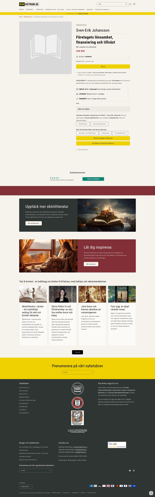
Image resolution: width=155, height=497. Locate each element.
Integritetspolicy (66, 492)
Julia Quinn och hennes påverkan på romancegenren (91, 309)
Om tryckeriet (22, 409)
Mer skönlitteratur (33, 223)
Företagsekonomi (120, 133)
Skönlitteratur (83, 124)
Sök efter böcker (23, 390)
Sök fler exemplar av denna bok (103, 138)
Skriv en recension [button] (93, 179)
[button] (30, 9)
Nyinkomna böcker (24, 397)
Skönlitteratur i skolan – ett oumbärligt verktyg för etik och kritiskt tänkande (33, 311)
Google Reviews (83, 13)
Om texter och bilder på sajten (27, 400)
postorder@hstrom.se (80, 447)
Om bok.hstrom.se (24, 387)
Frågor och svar (23, 394)
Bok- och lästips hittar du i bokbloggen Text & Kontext (33, 447)
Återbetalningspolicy (56, 492)
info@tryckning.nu (81, 449)
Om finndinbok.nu (24, 413)
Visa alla (77, 352)
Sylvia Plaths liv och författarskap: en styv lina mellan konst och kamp (62, 311)
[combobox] (112, 4)
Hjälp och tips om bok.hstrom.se (28, 459)
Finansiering (105, 133)
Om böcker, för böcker (25, 456)
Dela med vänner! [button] (83, 149)
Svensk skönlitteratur (99, 124)
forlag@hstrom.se (80, 452)
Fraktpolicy (83, 492)
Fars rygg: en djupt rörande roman (120, 308)
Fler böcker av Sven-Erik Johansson (103, 143)
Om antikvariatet (23, 403)
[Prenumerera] (92, 372)
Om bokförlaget (23, 406)
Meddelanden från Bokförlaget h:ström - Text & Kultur (33, 453)
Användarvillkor (75, 492)
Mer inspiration (91, 264)
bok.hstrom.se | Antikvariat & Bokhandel (32, 492)
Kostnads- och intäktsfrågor (87, 133)
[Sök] (126, 4)
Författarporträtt (23, 450)
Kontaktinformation (91, 492)
